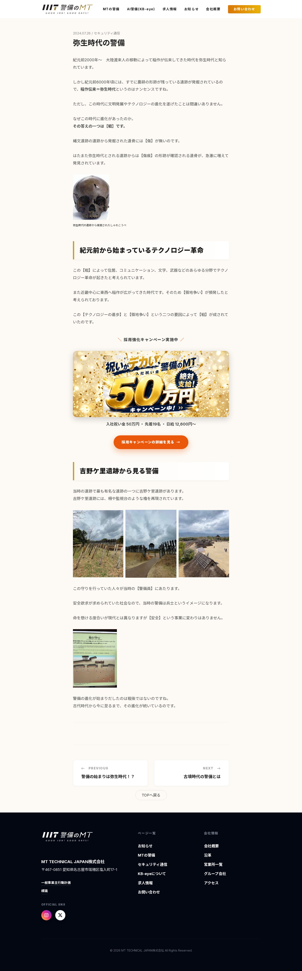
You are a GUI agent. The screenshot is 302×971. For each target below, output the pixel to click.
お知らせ (191, 9)
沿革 (207, 855)
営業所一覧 (213, 864)
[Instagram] (46, 915)
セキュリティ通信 (152, 864)
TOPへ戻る (151, 795)
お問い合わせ (244, 9)
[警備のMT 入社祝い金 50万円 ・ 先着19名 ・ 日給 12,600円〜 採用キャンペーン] (151, 384)
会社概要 (213, 9)
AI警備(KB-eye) (141, 9)
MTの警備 (111, 9)
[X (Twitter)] (60, 915)
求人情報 (170, 9)
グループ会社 (215, 874)
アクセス (211, 883)
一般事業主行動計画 (56, 883)
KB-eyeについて (152, 874)
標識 (44, 891)
